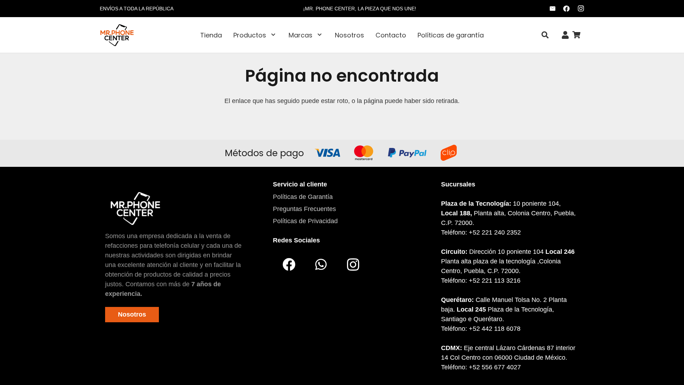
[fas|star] (135, 208)
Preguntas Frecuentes (304, 208)
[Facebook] (566, 8)
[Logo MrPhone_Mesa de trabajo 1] (117, 35)
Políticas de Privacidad (305, 221)
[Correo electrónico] (552, 8)
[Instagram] (580, 8)
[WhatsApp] (321, 264)
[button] (273, 35)
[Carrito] (576, 35)
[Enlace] (565, 35)
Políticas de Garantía (303, 196)
